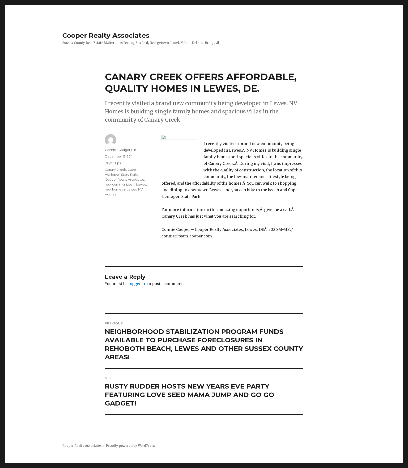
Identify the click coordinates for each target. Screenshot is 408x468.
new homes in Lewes (121, 189)
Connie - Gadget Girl (120, 150)
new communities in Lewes (125, 184)
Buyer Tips (113, 163)
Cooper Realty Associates (105, 35)
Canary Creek (115, 169)
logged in (137, 283)
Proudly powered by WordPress (130, 446)
